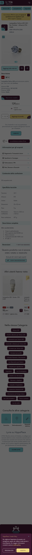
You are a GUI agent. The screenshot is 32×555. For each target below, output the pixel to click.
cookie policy (17, 545)
